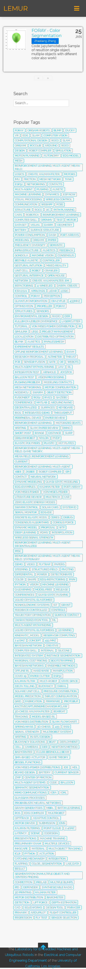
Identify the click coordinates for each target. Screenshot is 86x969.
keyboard (66, 407)
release (62, 589)
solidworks (33, 907)
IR (79, 326)
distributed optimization (55, 336)
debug (68, 517)
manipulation (63, 670)
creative (52, 645)
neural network (43, 476)
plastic (49, 443)
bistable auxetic (26, 260)
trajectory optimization (33, 615)
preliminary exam (28, 843)
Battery (21, 229)
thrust (71, 356)
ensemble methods (61, 665)
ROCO (38, 209)
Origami (20, 145)
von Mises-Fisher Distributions (37, 767)
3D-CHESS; (44, 726)
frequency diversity (30, 245)
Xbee (18, 471)
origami (38, 240)
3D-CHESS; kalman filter (32, 711)
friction (29, 179)
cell (18, 746)
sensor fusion (34, 361)
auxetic (57, 189)
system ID (69, 507)
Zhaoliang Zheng (45, 41)
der (45, 746)
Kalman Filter (49, 486)
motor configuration (60, 387)
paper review (55, 417)
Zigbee (30, 471)
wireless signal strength (34, 537)
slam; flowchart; (64, 721)
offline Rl (22, 670)
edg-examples (25, 486)
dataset (21, 224)
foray (19, 130)
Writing (20, 427)
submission (47, 823)
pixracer (73, 907)
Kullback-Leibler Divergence (36, 321)
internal (47, 650)
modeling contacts (58, 382)
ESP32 (58, 676)
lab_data (72, 863)
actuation (46, 853)
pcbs (59, 204)
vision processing (51, 377)
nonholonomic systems (32, 604)
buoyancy (45, 686)
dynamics (52, 194)
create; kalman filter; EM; (51, 280)
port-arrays (69, 235)
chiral (61, 686)
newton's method (65, 746)
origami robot (25, 438)
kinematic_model (27, 635)
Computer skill (26, 650)
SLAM (35, 135)
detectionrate (61, 574)
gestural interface (29, 275)
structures (23, 311)
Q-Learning (23, 589)
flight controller (63, 912)
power (42, 574)
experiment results (29, 346)
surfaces (48, 407)
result (20, 868)
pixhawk (21, 912)
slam (66, 140)
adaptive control (46, 818)
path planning (64, 209)
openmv (46, 219)
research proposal (29, 356)
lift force (40, 902)
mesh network (50, 179)
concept (35, 640)
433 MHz (50, 640)
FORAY (35, 296)
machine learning (28, 194)
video (31, 564)
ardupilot (38, 912)
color (19, 579)
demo (19, 564)
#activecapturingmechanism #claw (41, 706)
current (21, 461)
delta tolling (24, 686)
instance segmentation (63, 655)
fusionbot (22, 397)
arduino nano (61, 402)
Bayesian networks (29, 665)
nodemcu (22, 392)
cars (18, 214)
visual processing (28, 199)
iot (55, 604)
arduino (51, 145)
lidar (53, 290)
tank (68, 179)
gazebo (61, 397)
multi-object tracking (65, 848)
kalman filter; (25, 681)
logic (64, 290)
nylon (44, 438)
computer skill (26, 219)
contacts (55, 184)
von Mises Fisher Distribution (53, 326)
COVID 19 (20, 676)
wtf (62, 527)
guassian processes (30, 797)
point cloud (52, 828)
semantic (56, 245)
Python (29, 853)
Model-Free (43, 589)
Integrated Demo (37, 412)
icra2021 (21, 290)
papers (59, 564)
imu (17, 179)
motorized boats (68, 422)
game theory (58, 757)
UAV (61, 366)
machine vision (42, 255)
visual (35, 224)
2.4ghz (70, 828)
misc (18, 551)
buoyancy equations (30, 741)
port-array (72, 486)
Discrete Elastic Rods (31, 517)
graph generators (28, 807)
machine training (52, 838)
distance (54, 433)
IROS (18, 412)
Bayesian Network (28, 645)
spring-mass (24, 726)
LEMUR (15, 8)
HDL (75, 767)
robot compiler (50, 471)
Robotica (32, 214)
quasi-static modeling (62, 481)
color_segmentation (47, 863)
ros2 (37, 397)
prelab (41, 882)
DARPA (48, 224)
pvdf (56, 438)
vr (17, 135)
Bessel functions (27, 762)
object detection (59, 392)
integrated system (29, 655)
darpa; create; (67, 285)
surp (68, 433)
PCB (17, 361)
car (67, 496)
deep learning (25, 532)
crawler (51, 270)
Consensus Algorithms (32, 522)
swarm (38, 392)
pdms (44, 532)
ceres (55, 517)
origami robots (39, 130)
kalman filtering (27, 828)
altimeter (55, 356)
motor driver (25, 823)
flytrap (44, 564)
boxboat (59, 711)
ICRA (54, 792)
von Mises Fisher (27, 491)
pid (17, 887)
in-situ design (40, 736)
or (61, 361)
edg (25, 135)
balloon (67, 782)
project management (57, 331)
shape (32, 579)
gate (52, 361)
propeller (44, 306)
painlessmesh (54, 341)
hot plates (66, 443)
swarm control (26, 507)
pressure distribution (60, 691)
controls (58, 609)
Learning (65, 630)
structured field (45, 569)
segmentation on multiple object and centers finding (42, 875)
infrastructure (27, 250)
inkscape (21, 848)
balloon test (24, 377)
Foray (60, 306)
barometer (55, 897)
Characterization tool (31, 620)
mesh (18, 160)
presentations (25, 838)
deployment (69, 741)
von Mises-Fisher (55, 491)
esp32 (19, 184)
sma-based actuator (30, 757)
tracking (21, 716)
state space (69, 681)
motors (69, 174)
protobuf (71, 701)
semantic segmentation (32, 787)
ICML (64, 792)
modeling (22, 240)
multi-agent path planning (34, 366)
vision (34, 584)
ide (66, 767)
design (20, 150)
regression (23, 917)
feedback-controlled (31, 609)
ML (54, 620)
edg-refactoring (52, 579)
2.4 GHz (20, 640)
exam (70, 351)
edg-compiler (34, 813)
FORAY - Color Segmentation (47, 33)
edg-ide (46, 512)
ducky (70, 130)
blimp (57, 130)
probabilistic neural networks (38, 802)
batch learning (69, 807)
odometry (64, 224)
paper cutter (40, 676)
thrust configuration (60, 696)
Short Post (23, 433)
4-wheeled (45, 285)
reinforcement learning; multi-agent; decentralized (43, 544)
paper (52, 240)
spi (67, 471)
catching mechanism (29, 858)
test (59, 219)
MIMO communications (31, 792)
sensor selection (64, 917)
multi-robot (48, 681)
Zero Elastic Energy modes (35, 502)
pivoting (68, 569)
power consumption (30, 235)
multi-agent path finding (33, 625)
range (39, 433)
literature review (28, 496)
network (21, 280)
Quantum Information (31, 301)
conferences (24, 594)
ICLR (17, 853)
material (38, 848)
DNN (62, 823)
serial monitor (26, 512)
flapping (21, 863)
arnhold (49, 372)
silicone (64, 650)
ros (17, 813)
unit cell (21, 270)
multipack (53, 496)
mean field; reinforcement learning (41, 456)
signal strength (27, 731)
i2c (48, 209)
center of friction (38, 777)
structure (23, 209)
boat (52, 741)
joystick (66, 372)
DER (67, 316)
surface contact (66, 615)
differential (24, 574)
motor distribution (29, 897)
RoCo (65, 145)
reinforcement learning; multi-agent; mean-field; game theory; (47, 450)
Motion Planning (27, 155)
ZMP (18, 777)
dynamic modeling (28, 481)
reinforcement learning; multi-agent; (43, 466)
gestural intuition (28, 265)
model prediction (27, 696)
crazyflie (58, 301)
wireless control (59, 199)
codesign (51, 833)
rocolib (35, 145)
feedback (66, 250)
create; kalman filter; (44, 174)
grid (18, 701)
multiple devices (57, 843)
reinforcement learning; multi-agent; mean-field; (47, 167)
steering (21, 569)
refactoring (24, 285)
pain (72, 579)
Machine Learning (55, 584)
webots (72, 361)
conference (24, 402)
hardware (41, 670)
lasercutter (71, 321)
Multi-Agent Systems (30, 782)
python (20, 584)
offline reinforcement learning (39, 351)
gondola (21, 255)
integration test (27, 372)
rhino (66, 427)
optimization (24, 306)
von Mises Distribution (31, 721)
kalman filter (45, 892)
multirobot (56, 813)
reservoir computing (59, 635)
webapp (46, 204)
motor (71, 219)
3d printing (23, 892)
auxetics (49, 250)
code (53, 782)
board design (25, 772)
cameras (31, 746)
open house (56, 275)
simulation (63, 150)
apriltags (38, 290)
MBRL (50, 807)
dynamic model (26, 527)
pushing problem (27, 382)
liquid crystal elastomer (33, 599)
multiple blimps (61, 882)
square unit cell (27, 691)
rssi (66, 726)
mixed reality (56, 265)
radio (56, 316)
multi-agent (24, 189)
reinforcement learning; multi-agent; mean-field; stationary (47, 557)
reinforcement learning (61, 214)
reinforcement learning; (33, 422)
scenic (35, 833)
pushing (42, 189)
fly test (41, 917)
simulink (21, 331)
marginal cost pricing (31, 660)
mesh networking (28, 387)
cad (17, 907)
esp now (69, 194)
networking (36, 184)
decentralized (26, 407)
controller (51, 260)
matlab (42, 402)
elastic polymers (27, 443)
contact (21, 476)
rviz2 (48, 397)
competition (23, 882)
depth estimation (64, 902)
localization (24, 336)
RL (69, 366)
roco (55, 140)
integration (57, 858)
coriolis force (63, 522)
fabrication (33, 701)
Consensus (65, 255)
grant (66, 604)
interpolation (62, 532)
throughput (63, 412)
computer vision (55, 135)
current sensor (66, 772)
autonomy (51, 155)
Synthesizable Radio (57, 887)
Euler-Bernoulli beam (52, 752)
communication (26, 204)
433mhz (75, 301)
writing (20, 736)
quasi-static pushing (53, 594)
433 (57, 726)
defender (30, 887)
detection (22, 902)
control (21, 296)
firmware (53, 701)
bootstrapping (62, 660)
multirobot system (57, 731)
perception (52, 296)
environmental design (31, 316)
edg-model (71, 155)
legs (34, 331)
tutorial (21, 326)
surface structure (44, 229)
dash (52, 235)
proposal (48, 527)
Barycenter (23, 752)
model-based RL (43, 716)
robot (36, 270)
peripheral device (28, 417)
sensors (42, 311)
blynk (19, 341)
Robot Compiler (40, 150)
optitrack (22, 818)
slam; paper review (44, 427)
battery (45, 772)
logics (19, 174)
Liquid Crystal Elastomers (34, 630)
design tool (54, 907)
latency (21, 833)
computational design (31, 140)
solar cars (50, 507)
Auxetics (33, 341)
